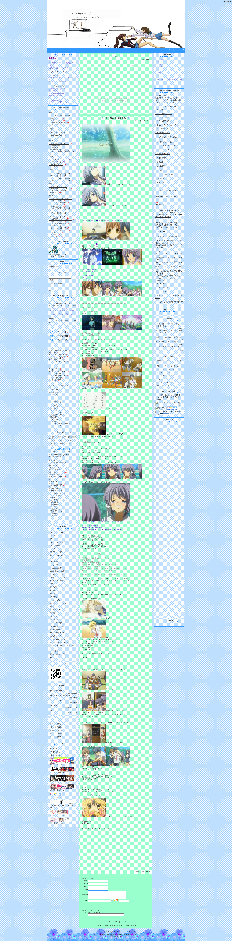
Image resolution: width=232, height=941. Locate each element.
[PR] (115, 56)
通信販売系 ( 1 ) (55, 629)
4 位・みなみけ (53, 465)
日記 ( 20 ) (53, 593)
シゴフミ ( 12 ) (54, 548)
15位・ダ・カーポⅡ (55, 488)
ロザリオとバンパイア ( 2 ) (58, 561)
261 (124, 925)
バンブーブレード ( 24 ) (57, 542)
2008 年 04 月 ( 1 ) (55, 724)
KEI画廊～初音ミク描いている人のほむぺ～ (62, 806)
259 (131, 925)
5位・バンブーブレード (56, 467)
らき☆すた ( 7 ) (55, 600)
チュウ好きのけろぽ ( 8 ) (57, 639)
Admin (171, 50)
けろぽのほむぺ (55, 749)
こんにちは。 (54, 705)
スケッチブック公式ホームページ (60, 815)
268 (99, 925)
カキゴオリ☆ (136, 934)
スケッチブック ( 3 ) (56, 574)
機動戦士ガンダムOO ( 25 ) (58, 532)
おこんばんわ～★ (55, 700)
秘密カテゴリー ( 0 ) (56, 636)
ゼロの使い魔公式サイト (58, 790)
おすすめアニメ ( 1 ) (56, 623)
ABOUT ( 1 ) (54, 584)
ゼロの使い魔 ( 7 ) (55, 619)
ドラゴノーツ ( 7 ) (55, 558)
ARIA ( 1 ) (53, 657)
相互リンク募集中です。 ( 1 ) (59, 632)
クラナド (147, 121)
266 (106, 925)
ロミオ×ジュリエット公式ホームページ (62, 782)
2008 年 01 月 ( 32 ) (56, 733)
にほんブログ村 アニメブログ (164, 385)
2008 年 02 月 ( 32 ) (56, 730)
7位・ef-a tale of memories (56, 471)
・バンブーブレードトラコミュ (164, 369)
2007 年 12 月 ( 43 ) (56, 737)
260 (127, 925)
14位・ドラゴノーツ (55, 487)
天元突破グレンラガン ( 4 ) (58, 603)
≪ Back (109, 922)
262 (120, 925)
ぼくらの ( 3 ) (54, 606)
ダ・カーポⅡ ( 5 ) (55, 565)
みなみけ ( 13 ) (54, 539)
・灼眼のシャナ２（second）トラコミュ (167, 366)
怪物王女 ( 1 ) (54, 613)
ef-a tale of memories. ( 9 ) (57, 571)
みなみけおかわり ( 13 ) (57, 654)
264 (113, 925)
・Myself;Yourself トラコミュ (164, 382)
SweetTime (118, 934)
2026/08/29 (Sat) (144, 59)
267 (103, 925)
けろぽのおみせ (55, 752)
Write (175, 50)
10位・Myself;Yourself (55, 476)
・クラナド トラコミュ (162, 372)
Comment (181, 50)
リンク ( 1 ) (53, 597)
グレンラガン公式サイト (58, 772)
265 (110, 925)
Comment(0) (146, 871)
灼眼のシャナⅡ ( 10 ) (56, 552)
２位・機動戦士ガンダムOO (59, 455)
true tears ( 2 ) (54, 651)
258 (134, 925)
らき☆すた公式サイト (57, 764)
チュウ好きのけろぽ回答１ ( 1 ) (60, 642)
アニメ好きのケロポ (81, 13)
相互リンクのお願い (56, 691)
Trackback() (138, 871)
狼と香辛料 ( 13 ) (55, 545)
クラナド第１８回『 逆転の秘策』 (115, 118)
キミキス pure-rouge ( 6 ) (58, 555)
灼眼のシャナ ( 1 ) (55, 616)
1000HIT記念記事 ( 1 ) (57, 626)
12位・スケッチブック (55, 483)
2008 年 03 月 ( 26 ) (56, 727)
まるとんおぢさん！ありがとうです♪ (62, 695)
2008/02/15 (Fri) (138, 121)
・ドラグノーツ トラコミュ (164, 375)
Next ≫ (124, 922)
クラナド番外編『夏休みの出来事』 (167, 342)
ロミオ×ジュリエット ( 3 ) (58, 610)
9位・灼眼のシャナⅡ (55, 474)
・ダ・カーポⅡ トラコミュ (164, 379)
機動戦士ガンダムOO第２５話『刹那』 (168, 337)
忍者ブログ (114, 936)
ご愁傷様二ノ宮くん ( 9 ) (57, 577)
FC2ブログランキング (57, 797)
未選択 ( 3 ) (53, 587)
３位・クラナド (54, 460)
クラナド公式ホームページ (58, 823)
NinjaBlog (102, 934)
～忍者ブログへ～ (55, 755)
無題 (51, 710)
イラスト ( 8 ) (54, 590)
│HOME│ (116, 922)
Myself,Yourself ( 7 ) (56, 568)
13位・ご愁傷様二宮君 (55, 485)
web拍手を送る (53, 266)
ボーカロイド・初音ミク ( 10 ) (59, 581)
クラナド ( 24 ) (54, 535)
